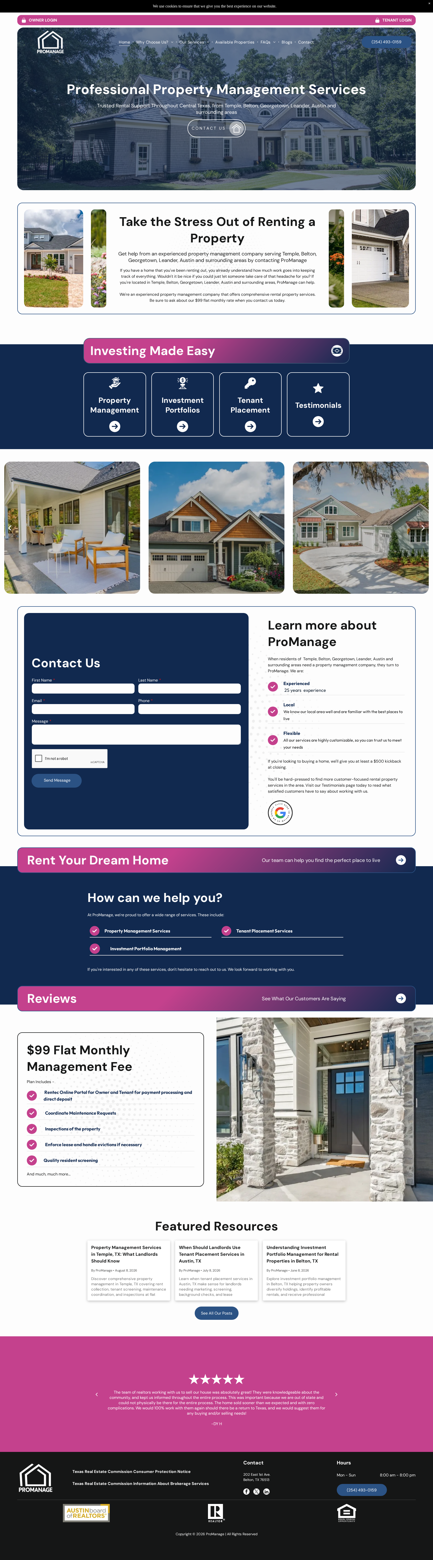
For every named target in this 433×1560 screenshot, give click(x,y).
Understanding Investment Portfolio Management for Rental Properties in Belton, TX (303, 1254)
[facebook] (246, 1492)
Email (37, 700)
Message (40, 721)
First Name (42, 680)
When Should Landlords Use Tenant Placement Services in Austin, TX (211, 1254)
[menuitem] (125, 42)
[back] (10, 527)
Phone (144, 700)
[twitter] (256, 1492)
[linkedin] (266, 1492)
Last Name (148, 680)
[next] (423, 527)
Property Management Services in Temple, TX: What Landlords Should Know (126, 1254)
